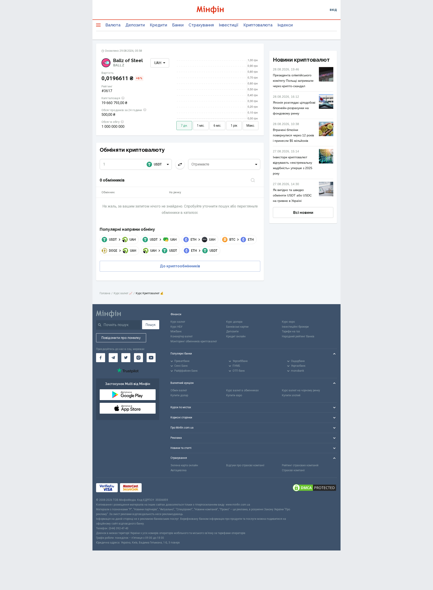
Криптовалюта (257, 25)
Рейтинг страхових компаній (300, 465)
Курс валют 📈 (123, 293)
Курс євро (288, 321)
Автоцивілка (178, 470)
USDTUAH (122, 239)
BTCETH (241, 239)
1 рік (234, 125)
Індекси (285, 25)
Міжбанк (176, 331)
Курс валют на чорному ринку (301, 390)
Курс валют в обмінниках (242, 390)
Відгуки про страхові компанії (245, 465)
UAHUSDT (163, 250)
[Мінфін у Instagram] (138, 357)
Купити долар (179, 395)
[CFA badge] (154, 487)
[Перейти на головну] (216, 10)
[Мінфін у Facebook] (100, 357)
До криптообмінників (180, 266)
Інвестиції (228, 25)
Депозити (135, 25)
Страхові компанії (293, 470)
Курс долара (234, 321)
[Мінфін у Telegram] (113, 357)
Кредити (158, 25)
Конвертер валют (181, 336)
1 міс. (201, 125)
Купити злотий (291, 395)
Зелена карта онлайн (184, 465)
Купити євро (234, 395)
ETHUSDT (204, 250)
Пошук (151, 324)
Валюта (112, 25)
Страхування (201, 25)
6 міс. (217, 125)
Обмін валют (178, 390)
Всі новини (303, 212)
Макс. (250, 125)
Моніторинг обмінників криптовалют (193, 341)
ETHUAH (203, 239)
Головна (105, 293)
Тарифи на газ (291, 331)
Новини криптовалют (301, 59)
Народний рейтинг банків (298, 336)
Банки (178, 25)
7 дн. (184, 125)
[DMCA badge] (314, 487)
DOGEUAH (122, 250)
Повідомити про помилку (121, 338)
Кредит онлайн (236, 336)
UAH (157, 63)
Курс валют (177, 321)
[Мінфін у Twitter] (125, 357)
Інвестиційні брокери (295, 326)
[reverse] (179, 164)
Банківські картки (237, 326)
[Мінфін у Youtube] (151, 357)
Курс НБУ (176, 326)
